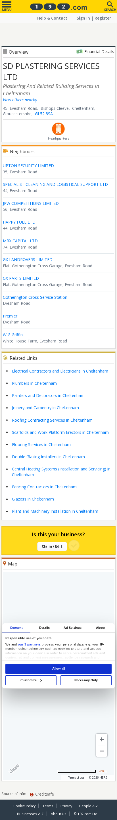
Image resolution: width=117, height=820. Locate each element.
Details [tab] (44, 627)
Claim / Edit (52, 546)
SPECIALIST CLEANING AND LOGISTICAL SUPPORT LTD (55, 184)
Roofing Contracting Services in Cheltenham (52, 420)
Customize (28, 680)
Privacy (66, 806)
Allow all (58, 668)
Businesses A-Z (30, 813)
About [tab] (101, 627)
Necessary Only (86, 680)
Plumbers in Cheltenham (34, 383)
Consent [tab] (16, 627)
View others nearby (20, 99)
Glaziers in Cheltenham (33, 499)
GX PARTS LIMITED (21, 278)
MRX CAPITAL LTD (20, 240)
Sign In (83, 18)
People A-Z (88, 806)
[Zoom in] (101, 739)
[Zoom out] (101, 751)
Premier (10, 316)
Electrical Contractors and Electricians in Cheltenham (60, 371)
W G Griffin (13, 334)
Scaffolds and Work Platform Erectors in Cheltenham (60, 432)
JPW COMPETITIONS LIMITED (31, 203)
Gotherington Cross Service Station (35, 297)
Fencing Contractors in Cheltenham (44, 486)
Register (103, 18)
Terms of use (76, 777)
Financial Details (99, 51)
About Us (58, 813)
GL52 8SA (44, 113)
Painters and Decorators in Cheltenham (48, 395)
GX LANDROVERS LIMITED (28, 259)
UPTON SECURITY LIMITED (28, 165)
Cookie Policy (24, 806)
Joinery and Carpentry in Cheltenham (45, 407)
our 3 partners (29, 644)
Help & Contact (52, 18)
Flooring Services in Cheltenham (41, 444)
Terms (48, 806)
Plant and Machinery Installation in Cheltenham (55, 511)
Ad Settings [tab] (73, 627)
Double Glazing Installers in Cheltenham (48, 456)
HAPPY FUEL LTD (19, 222)
